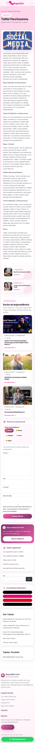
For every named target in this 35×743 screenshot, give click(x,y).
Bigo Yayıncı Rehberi (7, 706)
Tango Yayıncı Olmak (8, 699)
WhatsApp (8, 727)
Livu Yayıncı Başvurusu (8, 696)
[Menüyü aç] (32, 3)
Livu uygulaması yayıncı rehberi (13, 552)
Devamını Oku (9, 347)
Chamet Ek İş (5, 703)
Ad (4, 478)
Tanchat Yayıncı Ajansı (10, 642)
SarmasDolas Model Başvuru (14, 412)
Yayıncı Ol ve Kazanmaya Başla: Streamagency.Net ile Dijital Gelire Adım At (16, 342)
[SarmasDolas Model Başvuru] (17, 395)
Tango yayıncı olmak (9, 560)
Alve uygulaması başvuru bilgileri (13, 556)
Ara (4, 576)
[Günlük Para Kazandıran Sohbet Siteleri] (17, 361)
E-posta (6, 487)
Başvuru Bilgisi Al (17, 539)
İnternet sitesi (7, 496)
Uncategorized (16, 22)
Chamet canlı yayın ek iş (10, 564)
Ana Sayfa (4, 11)
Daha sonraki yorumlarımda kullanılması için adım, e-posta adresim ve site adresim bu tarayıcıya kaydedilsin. (17, 509)
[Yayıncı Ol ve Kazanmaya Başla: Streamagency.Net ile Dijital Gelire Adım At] (17, 324)
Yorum (5, 453)
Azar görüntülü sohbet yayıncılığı (13, 568)
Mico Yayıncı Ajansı (9, 638)
